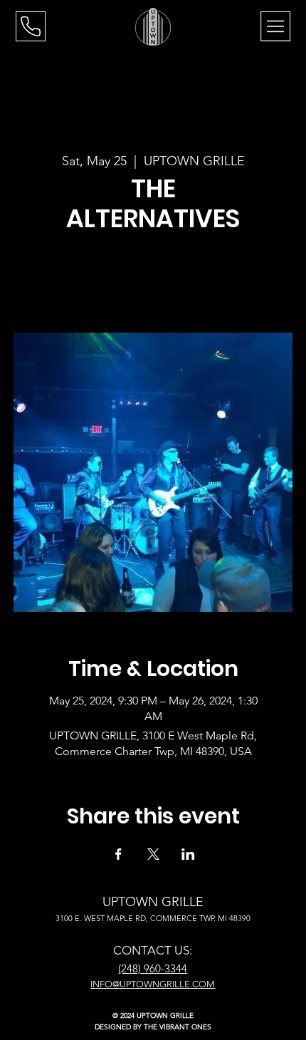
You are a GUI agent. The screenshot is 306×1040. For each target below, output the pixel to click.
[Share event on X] (153, 854)
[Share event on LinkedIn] (188, 854)
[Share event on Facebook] (118, 854)
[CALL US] (31, 26)
